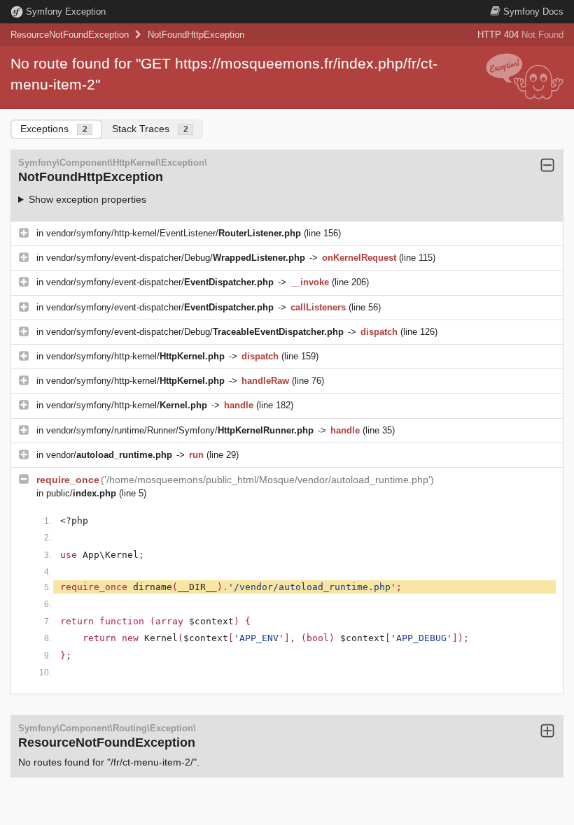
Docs (533, 11)
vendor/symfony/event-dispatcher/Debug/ (175, 257)
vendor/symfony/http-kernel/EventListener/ (173, 233)
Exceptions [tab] (54, 128)
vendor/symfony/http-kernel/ (135, 356)
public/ (81, 493)
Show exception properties (87, 199)
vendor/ (109, 455)
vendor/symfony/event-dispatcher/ (160, 282)
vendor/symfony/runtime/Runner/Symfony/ (180, 430)
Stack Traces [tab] (150, 128)
